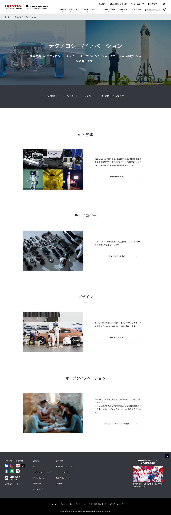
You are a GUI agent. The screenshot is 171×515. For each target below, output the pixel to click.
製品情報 (151, 4)
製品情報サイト (61, 478)
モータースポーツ (137, 4)
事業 (70, 9)
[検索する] (164, 9)
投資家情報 (122, 9)
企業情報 (62, 9)
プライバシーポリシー (67, 504)
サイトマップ (52, 504)
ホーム (7, 17)
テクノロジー (69, 96)
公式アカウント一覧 (11, 484)
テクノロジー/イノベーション (87, 9)
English (60, 483)
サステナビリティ (108, 9)
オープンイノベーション (111, 96)
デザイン (88, 96)
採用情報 (102, 4)
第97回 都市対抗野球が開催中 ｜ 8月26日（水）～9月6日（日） (148, 485)
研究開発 (51, 96)
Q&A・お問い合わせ (117, 4)
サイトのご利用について (112, 504)
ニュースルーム (136, 9)
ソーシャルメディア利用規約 (91, 504)
